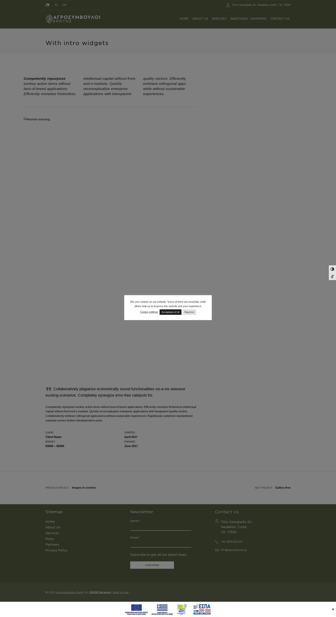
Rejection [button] (189, 312)
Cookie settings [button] (149, 311)
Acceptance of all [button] (170, 312)
